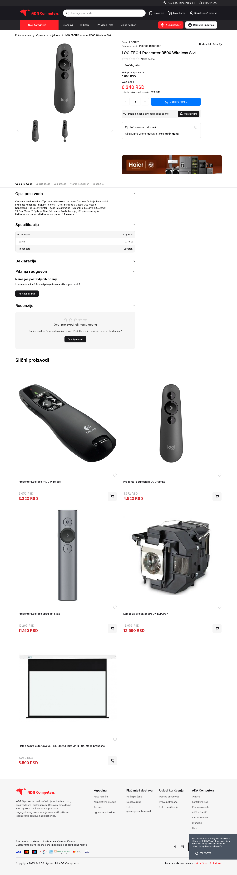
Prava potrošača (168, 801)
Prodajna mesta (200, 807)
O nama (196, 796)
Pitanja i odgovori (79, 183)
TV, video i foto (105, 25)
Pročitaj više (132, 65)
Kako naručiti (101, 796)
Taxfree (98, 807)
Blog (194, 828)
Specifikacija (43, 183)
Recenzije (98, 183)
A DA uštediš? (199, 812)
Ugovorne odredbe (104, 812)
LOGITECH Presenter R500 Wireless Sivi (88, 35)
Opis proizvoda (23, 183)
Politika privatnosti (169, 796)
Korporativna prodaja (105, 801)
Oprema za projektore (48, 35)
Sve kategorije (200, 817)
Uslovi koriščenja (168, 807)
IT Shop (84, 25)
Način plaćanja (134, 796)
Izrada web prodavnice (179, 863)
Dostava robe (133, 801)
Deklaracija (60, 183)
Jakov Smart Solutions (207, 863)
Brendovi (68, 25)
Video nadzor (128, 25)
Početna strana (23, 35)
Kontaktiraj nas (200, 801)
